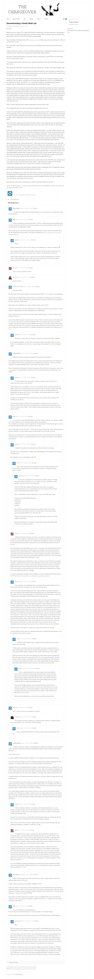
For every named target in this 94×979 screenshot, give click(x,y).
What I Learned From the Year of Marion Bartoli (25, 967)
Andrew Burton (17, 353)
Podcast (46, 18)
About (8, 18)
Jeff (14, 219)
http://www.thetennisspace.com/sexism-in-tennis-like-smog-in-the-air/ (34, 576)
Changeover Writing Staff (13, 26)
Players (31, 18)
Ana (14, 267)
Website (34, 195)
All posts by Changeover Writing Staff (22, 195)
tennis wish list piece (34, 40)
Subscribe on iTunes (73, 24)
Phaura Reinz (16, 208)
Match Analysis (16, 18)
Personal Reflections (15, 199)
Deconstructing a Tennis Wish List (21, 23)
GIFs (25, 18)
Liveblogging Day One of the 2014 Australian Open (24, 968)
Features (39, 18)
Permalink (35, 208)
